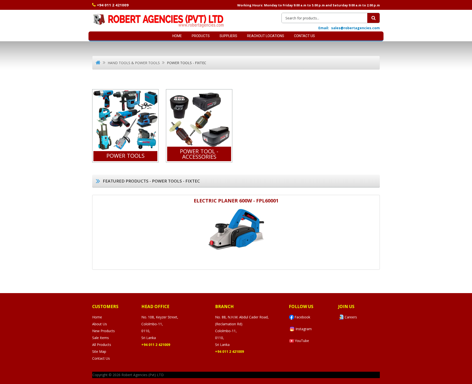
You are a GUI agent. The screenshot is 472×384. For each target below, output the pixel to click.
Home (177, 36)
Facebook (302, 317)
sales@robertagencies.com (355, 28)
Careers (351, 317)
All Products (101, 344)
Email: (323, 28)
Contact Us (304, 36)
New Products (103, 330)
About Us (99, 324)
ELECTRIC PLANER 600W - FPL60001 (236, 200)
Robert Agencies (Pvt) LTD (142, 374)
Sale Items (100, 337)
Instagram (303, 329)
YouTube (302, 340)
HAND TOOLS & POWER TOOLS (134, 62)
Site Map (99, 351)
